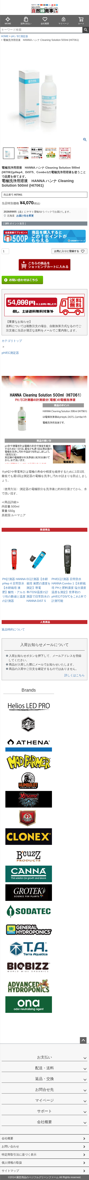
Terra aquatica (28, 948)
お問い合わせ (10, 1146)
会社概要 (45, 23)
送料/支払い (25, 23)
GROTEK (28, 892)
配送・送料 (44, 1068)
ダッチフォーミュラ (28, 986)
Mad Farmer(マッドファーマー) (28, 762)
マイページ (63, 23)
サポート (44, 1111)
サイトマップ (10, 1170)
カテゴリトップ (12, 340)
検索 (85, 30)
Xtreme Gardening (28, 799)
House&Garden (28, 818)
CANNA (28, 874)
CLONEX (28, 836)
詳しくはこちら (74, 675)
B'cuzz (28, 855)
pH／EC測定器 (19, 36)
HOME (4, 36)
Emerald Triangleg (28, 780)
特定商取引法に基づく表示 (19, 1154)
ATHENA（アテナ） (28, 743)
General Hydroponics (28, 930)
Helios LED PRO (28, 706)
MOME (8, 23)
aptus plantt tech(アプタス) (28, 724)
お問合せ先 (44, 1090)
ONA (28, 1004)
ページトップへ (83, 1040)
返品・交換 (44, 1079)
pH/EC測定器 (10, 352)
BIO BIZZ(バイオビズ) (28, 967)
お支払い (44, 1057)
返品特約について (13, 629)
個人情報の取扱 (12, 1162)
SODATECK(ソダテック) (28, 911)
